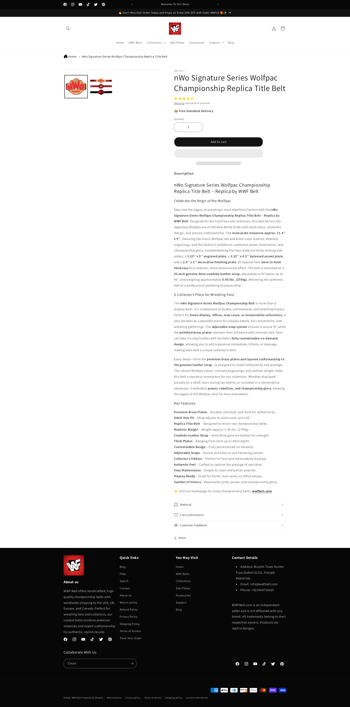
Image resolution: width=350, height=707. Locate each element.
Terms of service (152, 697)
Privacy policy (132, 697)
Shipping (179, 103)
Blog (123, 567)
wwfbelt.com (262, 491)
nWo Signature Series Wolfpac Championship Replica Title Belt (125, 56)
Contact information (197, 697)
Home (72, 56)
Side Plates (183, 588)
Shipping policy (173, 697)
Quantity (179, 119)
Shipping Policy (130, 624)
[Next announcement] (218, 4)
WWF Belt (77, 697)
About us (126, 595)
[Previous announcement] (131, 4)
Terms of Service (130, 631)
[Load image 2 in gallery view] (101, 86)
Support (181, 602)
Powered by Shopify (92, 697)
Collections (183, 581)
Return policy (128, 602)
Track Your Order (131, 638)
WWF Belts (182, 574)
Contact (125, 588)
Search (124, 581)
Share (182, 538)
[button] (184, 98)
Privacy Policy (128, 616)
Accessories (183, 595)
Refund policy (114, 697)
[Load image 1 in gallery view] (76, 86)
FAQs (123, 574)
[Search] (68, 28)
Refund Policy (129, 609)
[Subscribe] (131, 663)
